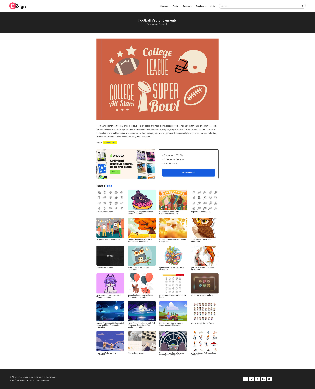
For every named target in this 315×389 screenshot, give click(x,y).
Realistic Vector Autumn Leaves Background (172, 241)
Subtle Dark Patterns (104, 267)
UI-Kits (212, 6)
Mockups (164, 6)
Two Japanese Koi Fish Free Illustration (202, 268)
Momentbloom (110, 142)
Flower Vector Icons (104, 212)
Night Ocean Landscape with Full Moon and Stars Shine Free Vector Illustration (141, 325)
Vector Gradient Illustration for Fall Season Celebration (140, 241)
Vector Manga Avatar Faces (202, 323)
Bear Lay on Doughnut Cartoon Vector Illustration (140, 213)
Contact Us (45, 380)
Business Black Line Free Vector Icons (172, 296)
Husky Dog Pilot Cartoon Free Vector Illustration (108, 296)
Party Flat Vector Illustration (108, 240)
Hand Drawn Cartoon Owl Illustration (138, 268)
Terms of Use (34, 380)
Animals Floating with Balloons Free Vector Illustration (141, 296)
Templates (200, 6)
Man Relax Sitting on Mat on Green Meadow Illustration (170, 324)
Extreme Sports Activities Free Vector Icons (203, 354)
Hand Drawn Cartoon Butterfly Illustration (171, 268)
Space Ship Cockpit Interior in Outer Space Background (171, 354)
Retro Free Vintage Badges (202, 295)
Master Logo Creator (136, 353)
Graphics (186, 6)
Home (12, 380)
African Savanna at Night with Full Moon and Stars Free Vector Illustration (110, 325)
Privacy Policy (21, 380)
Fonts (175, 6)
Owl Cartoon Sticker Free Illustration (201, 241)
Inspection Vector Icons (201, 212)
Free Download (188, 172)
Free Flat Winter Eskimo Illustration (106, 354)
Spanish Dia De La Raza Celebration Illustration (169, 213)
